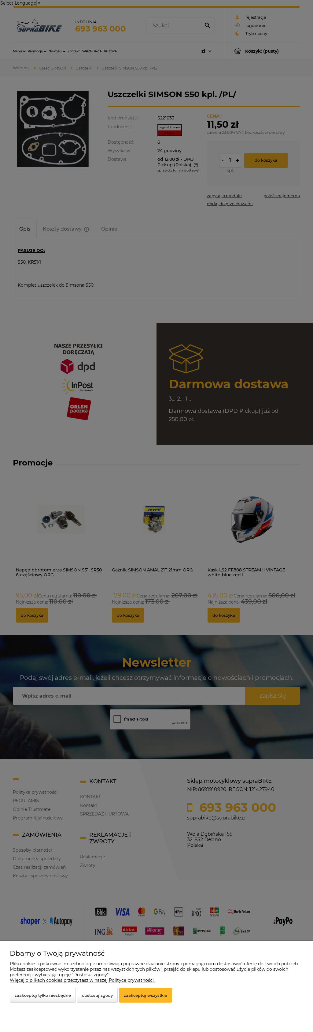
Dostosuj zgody (97, 995)
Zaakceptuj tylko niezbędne (43, 995)
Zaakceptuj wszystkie (145, 995)
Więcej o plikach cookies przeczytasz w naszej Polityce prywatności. (82, 980)
